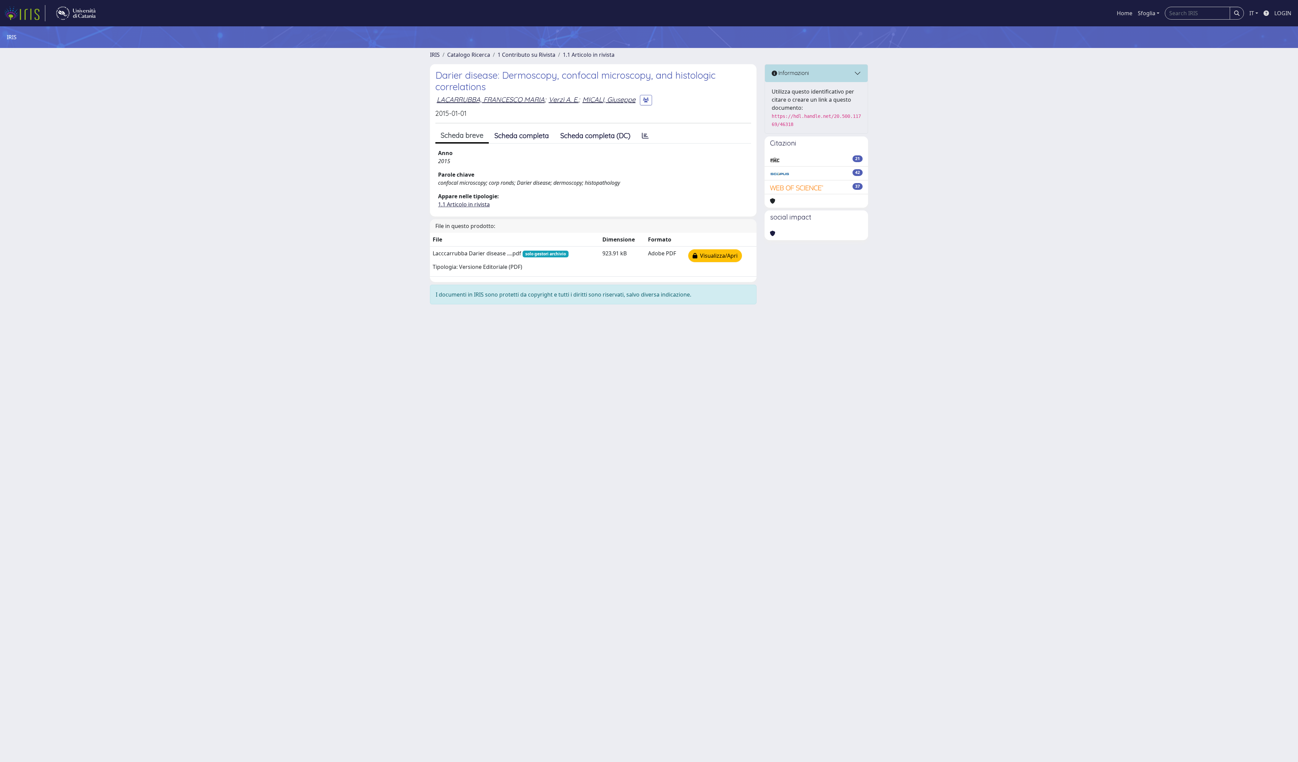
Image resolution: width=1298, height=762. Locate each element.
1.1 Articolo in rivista (589, 54)
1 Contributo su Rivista (526, 54)
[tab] (645, 136)
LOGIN (1282, 13)
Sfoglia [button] (1146, 13)
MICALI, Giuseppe (608, 99)
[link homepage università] (76, 13)
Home (1124, 13)
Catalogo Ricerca (468, 54)
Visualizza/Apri (717, 255)
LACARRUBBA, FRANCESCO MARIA (491, 99)
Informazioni (793, 73)
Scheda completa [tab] (522, 135)
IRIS (435, 54)
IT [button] (1251, 13)
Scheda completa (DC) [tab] (595, 135)
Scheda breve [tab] (462, 135)
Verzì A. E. (563, 99)
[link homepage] (24, 13)
